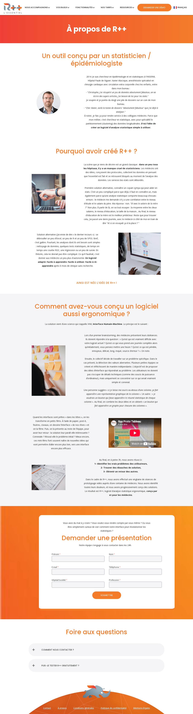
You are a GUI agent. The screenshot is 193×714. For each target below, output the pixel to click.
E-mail (55, 567)
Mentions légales (141, 707)
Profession (114, 580)
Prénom (56, 554)
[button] (37, 7)
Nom (112, 554)
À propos (62, 707)
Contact (47, 707)
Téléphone (114, 567)
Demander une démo (154, 7)
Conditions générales (83, 707)
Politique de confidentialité (114, 707)
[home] (13, 8)
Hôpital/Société (59, 580)
